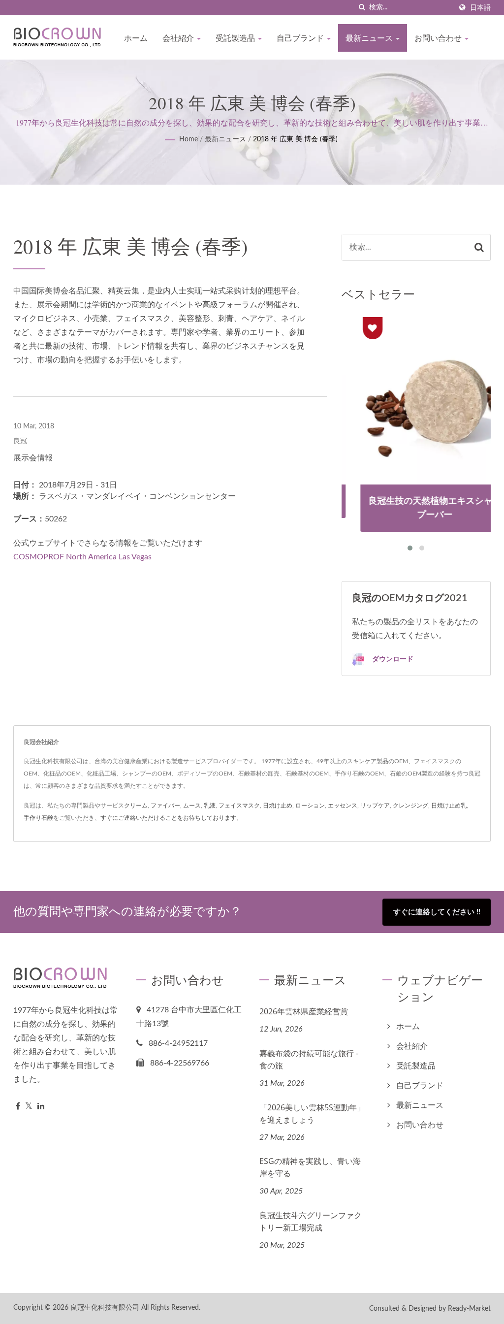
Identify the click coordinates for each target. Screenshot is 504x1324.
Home (188, 139)
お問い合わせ (439, 37)
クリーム (136, 805)
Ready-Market (469, 1308)
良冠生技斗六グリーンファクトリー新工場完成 (310, 1221)
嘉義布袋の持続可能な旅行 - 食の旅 (308, 1059)
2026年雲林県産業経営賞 (303, 1011)
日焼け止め (277, 805)
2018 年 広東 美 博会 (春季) (295, 139)
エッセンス (342, 805)
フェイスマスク (239, 805)
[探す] (361, 7)
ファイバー (165, 805)
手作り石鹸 (38, 818)
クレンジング (410, 805)
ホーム (136, 37)
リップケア (375, 805)
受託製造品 (236, 37)
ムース (192, 805)
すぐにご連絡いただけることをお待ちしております (168, 818)
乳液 (210, 805)
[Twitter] (28, 1106)
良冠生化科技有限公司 (104, 1307)
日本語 (480, 7)
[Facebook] (18, 1106)
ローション (310, 805)
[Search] (479, 247)
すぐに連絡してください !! (436, 912)
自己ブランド (301, 37)
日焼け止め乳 (449, 805)
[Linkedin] (40, 1106)
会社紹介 (179, 37)
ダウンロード (391, 658)
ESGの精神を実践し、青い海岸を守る (310, 1167)
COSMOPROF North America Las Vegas (82, 557)
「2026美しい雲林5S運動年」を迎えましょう (312, 1113)
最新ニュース (370, 37)
